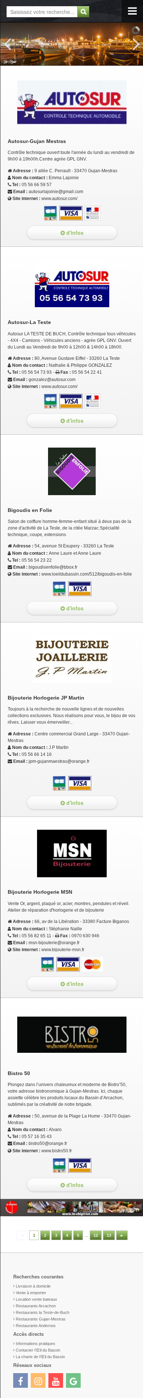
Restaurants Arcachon (36, 1306)
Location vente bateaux (36, 1299)
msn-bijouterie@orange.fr (54, 942)
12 (96, 1235)
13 (109, 1235)
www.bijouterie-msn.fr (62, 949)
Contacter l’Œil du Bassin (38, 1350)
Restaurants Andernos (36, 1325)
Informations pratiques (35, 1343)
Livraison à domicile (33, 1286)
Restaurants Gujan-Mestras (41, 1319)
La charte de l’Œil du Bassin (40, 1356)
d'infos (74, 232)
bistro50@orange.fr (48, 1143)
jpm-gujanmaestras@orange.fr (59, 761)
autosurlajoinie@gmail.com (56, 191)
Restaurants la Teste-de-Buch (42, 1312)
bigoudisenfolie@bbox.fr (53, 567)
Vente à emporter (31, 1292)
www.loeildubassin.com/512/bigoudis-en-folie (86, 574)
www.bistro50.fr (56, 1150)
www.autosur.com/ (59, 198)
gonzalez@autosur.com (52, 379)
